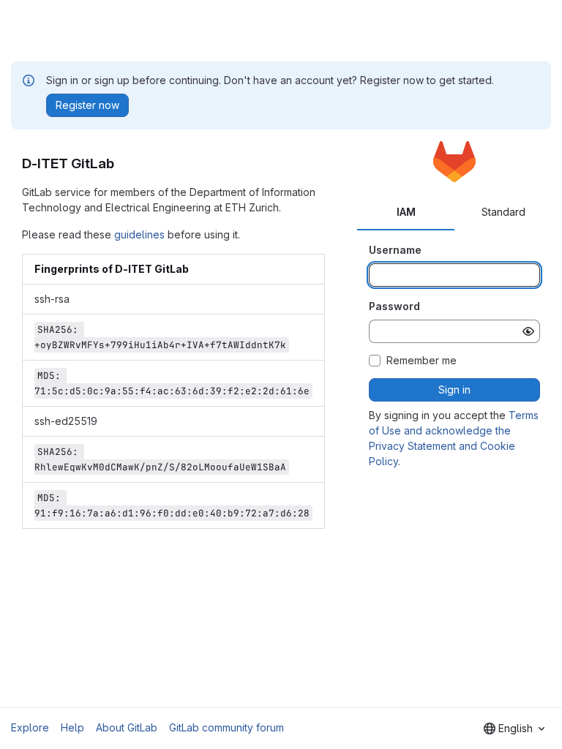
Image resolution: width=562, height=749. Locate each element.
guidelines (139, 234)
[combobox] (514, 728)
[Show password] (528, 331)
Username (395, 250)
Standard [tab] (503, 212)
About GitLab (126, 727)
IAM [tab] (406, 212)
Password (394, 306)
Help (72, 727)
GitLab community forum (226, 727)
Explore (30, 727)
